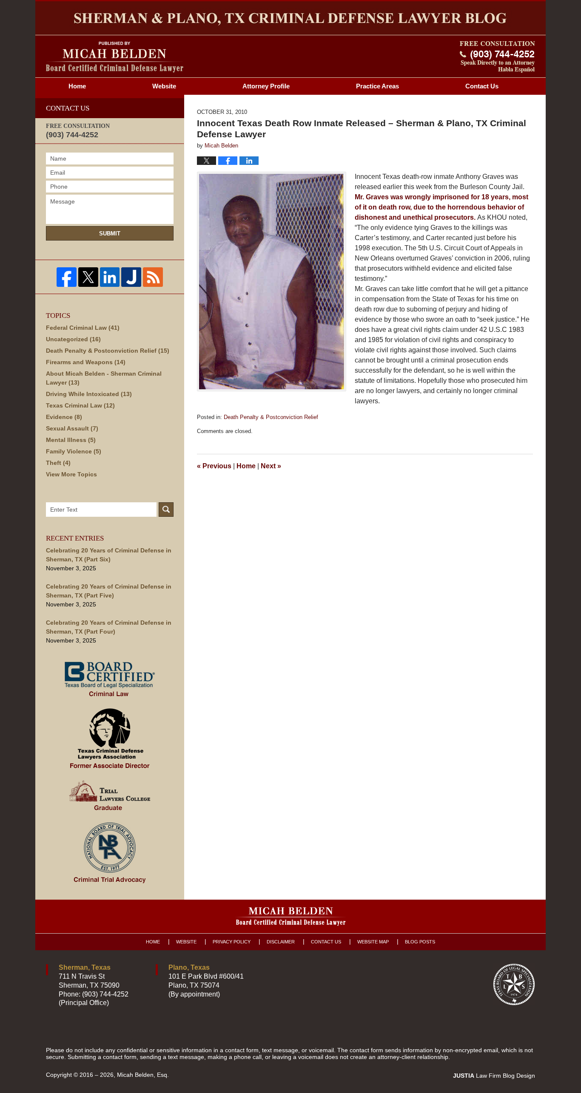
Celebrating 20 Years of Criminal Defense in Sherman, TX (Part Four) (108, 627)
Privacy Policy (232, 941)
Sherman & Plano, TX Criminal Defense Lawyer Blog (114, 57)
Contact (481, 86)
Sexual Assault (72, 428)
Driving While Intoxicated (89, 394)
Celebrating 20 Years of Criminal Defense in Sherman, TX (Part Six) (108, 555)
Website (164, 86)
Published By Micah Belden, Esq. (497, 57)
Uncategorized (73, 339)
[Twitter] (88, 277)
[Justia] (131, 277)
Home (77, 86)
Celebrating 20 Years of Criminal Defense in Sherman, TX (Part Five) (108, 591)
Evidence (64, 416)
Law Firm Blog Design (494, 1075)
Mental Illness (71, 439)
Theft (58, 462)
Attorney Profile (266, 86)
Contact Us (326, 941)
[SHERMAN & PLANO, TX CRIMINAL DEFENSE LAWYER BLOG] (290, 18)
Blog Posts (420, 941)
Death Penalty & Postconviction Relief (271, 417)
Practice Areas (377, 86)
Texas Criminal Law (80, 405)
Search (166, 509)
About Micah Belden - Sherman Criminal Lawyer (104, 378)
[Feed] (153, 277)
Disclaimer (281, 941)
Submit (109, 233)
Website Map (373, 941)
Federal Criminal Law (83, 327)
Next (271, 466)
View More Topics (71, 474)
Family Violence (73, 451)
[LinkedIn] (110, 277)
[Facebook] (66, 277)
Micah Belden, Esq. (143, 1074)
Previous (214, 466)
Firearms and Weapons (85, 362)
